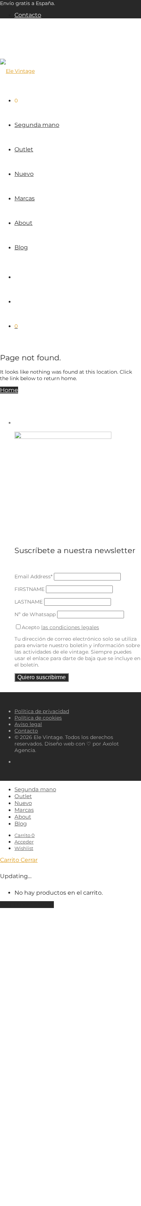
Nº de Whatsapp (35, 614)
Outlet (23, 149)
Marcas (24, 198)
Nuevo (24, 173)
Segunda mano (36, 124)
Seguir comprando (27, 904)
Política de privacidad (41, 711)
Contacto (27, 15)
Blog (21, 247)
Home (9, 390)
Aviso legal (28, 724)
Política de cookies (38, 718)
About (23, 222)
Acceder (24, 842)
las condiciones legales (70, 627)
